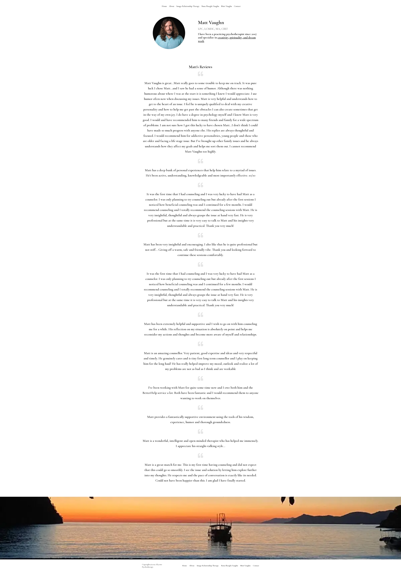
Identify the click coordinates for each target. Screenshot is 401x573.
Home (164, 6)
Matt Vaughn (226, 6)
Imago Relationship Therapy (187, 6)
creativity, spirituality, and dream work (227, 39)
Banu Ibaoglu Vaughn (210, 6)
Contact (237, 6)
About (171, 6)
